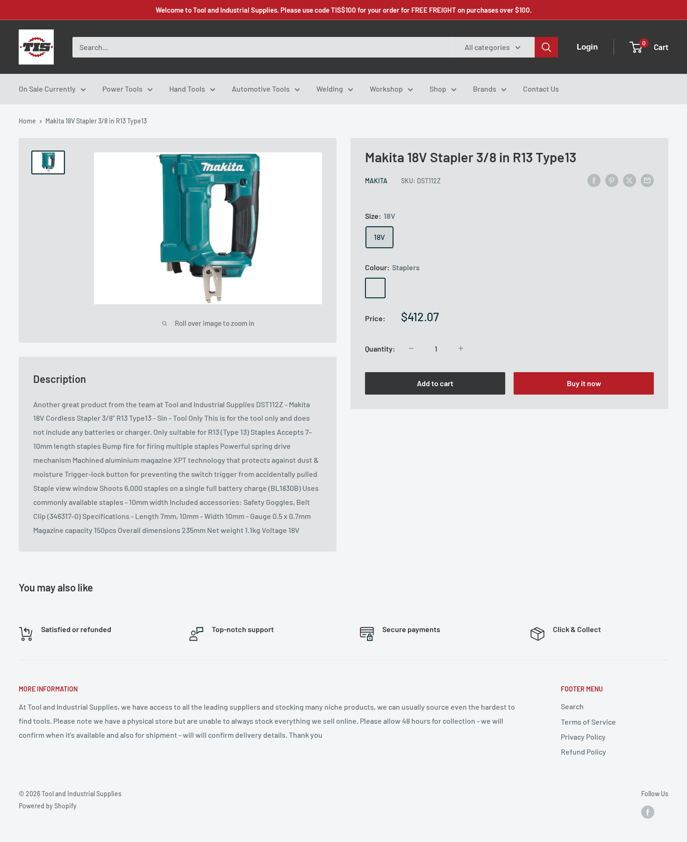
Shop (437, 88)
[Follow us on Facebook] (647, 811)
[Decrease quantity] (411, 348)
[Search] (546, 47)
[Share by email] (647, 180)
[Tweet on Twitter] (629, 180)
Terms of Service (588, 721)
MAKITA (376, 181)
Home (27, 121)
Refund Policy (583, 751)
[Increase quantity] (461, 348)
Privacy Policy (583, 736)
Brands (484, 88)
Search (572, 706)
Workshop (386, 88)
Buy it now (584, 382)
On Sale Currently (47, 88)
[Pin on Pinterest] (611, 180)
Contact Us (541, 88)
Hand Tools (187, 88)
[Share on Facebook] (594, 180)
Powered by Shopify (48, 806)
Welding (329, 88)
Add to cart (435, 382)
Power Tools (122, 88)
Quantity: (380, 348)
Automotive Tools (261, 88)
